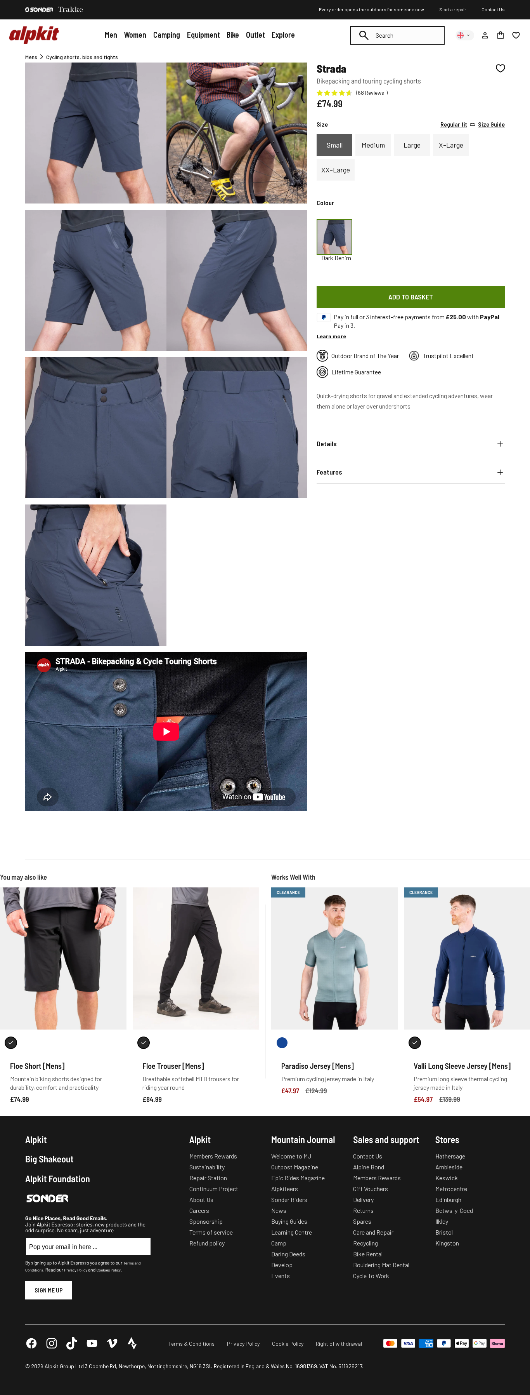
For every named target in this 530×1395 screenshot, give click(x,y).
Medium (373, 145)
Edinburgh (448, 1199)
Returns (363, 1210)
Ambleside (448, 1167)
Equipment (203, 34)
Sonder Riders (289, 1199)
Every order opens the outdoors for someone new (371, 9)
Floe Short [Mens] (37, 1065)
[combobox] (397, 35)
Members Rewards (213, 1156)
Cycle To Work (371, 1275)
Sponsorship (206, 1221)
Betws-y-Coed (454, 1210)
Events (280, 1275)
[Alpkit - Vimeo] (112, 1343)
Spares (362, 1221)
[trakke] (70, 10)
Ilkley (441, 1221)
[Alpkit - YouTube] (92, 1343)
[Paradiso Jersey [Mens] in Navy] (282, 1043)
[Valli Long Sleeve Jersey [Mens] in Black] (415, 1043)
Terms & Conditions (191, 1343)
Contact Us (493, 9)
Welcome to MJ (291, 1156)
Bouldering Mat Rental (381, 1264)
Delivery (363, 1199)
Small (335, 145)
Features (329, 472)
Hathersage (450, 1156)
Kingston (447, 1243)
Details (327, 443)
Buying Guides (289, 1221)
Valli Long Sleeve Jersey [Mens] (462, 1065)
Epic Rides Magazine (298, 1177)
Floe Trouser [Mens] (173, 1065)
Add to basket (410, 296)
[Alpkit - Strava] (132, 1343)
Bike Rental (368, 1254)
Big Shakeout (49, 1159)
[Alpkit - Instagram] (51, 1343)
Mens (31, 57)
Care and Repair (373, 1232)
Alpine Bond (368, 1167)
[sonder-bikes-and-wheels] (39, 9)
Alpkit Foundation (57, 1179)
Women (135, 34)
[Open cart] (500, 35)
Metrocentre (451, 1188)
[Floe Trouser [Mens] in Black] (143, 1043)
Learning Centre (291, 1232)
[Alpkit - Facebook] (31, 1343)
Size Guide (472, 124)
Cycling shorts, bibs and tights (82, 57)
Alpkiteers (284, 1188)
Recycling (365, 1243)
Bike (233, 34)
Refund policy (207, 1243)
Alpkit (36, 1139)
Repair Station (208, 1177)
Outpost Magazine (294, 1167)
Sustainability (207, 1167)
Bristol (444, 1232)
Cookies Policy (109, 1270)
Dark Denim (336, 257)
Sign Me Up (49, 1290)
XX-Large (335, 169)
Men (111, 34)
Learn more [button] (331, 336)
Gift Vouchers (370, 1188)
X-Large (451, 145)
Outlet (255, 34)
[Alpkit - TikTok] (72, 1343)
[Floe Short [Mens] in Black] (11, 1043)
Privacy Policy (75, 1270)
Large (412, 145)
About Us (201, 1199)
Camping (166, 34)
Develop (282, 1264)
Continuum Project (213, 1188)
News (278, 1210)
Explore (283, 34)
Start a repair (452, 9)
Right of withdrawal (339, 1343)
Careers (199, 1210)
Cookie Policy (287, 1343)
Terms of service (211, 1232)
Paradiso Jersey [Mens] (317, 1065)
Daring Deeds (288, 1254)
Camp (278, 1243)
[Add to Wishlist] (500, 68)
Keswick (446, 1177)
